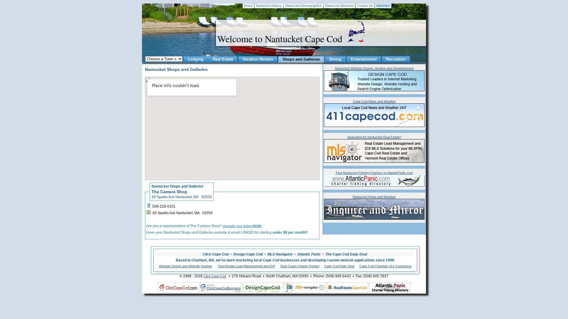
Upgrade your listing (242, 226)
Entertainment (364, 59)
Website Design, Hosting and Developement (374, 68)
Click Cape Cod (215, 276)
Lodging (195, 59)
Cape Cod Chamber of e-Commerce (385, 266)
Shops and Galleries (301, 59)
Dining (335, 59)
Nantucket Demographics (303, 5)
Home (248, 5)
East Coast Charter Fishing (300, 266)
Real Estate (223, 59)
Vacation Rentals (258, 59)
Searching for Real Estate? (374, 137)
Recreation (396, 59)
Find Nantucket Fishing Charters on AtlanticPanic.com (374, 173)
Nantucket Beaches (339, 5)
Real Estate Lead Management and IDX (246, 266)
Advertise (383, 5)
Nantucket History (269, 5)
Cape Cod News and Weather (374, 101)
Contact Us (365, 5)
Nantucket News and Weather (374, 196)
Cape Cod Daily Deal (339, 266)
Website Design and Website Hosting (185, 266)
